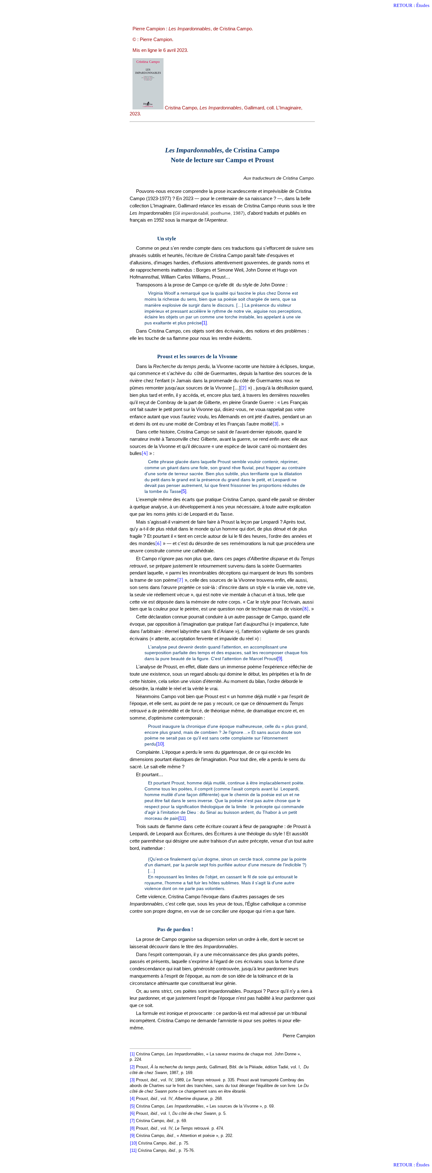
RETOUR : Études (411, 5)
